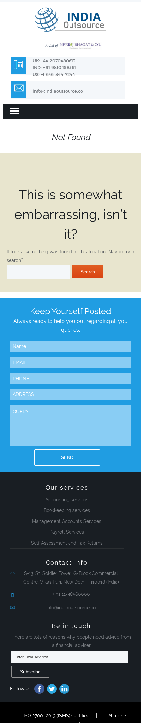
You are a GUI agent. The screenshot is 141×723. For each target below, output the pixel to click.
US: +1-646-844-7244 (54, 74)
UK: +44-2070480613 (54, 60)
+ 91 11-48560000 (71, 594)
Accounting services (66, 499)
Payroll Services (67, 532)
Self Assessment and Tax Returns (67, 543)
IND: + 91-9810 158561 (54, 67)
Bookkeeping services (67, 510)
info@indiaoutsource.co (58, 91)
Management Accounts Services (66, 521)
